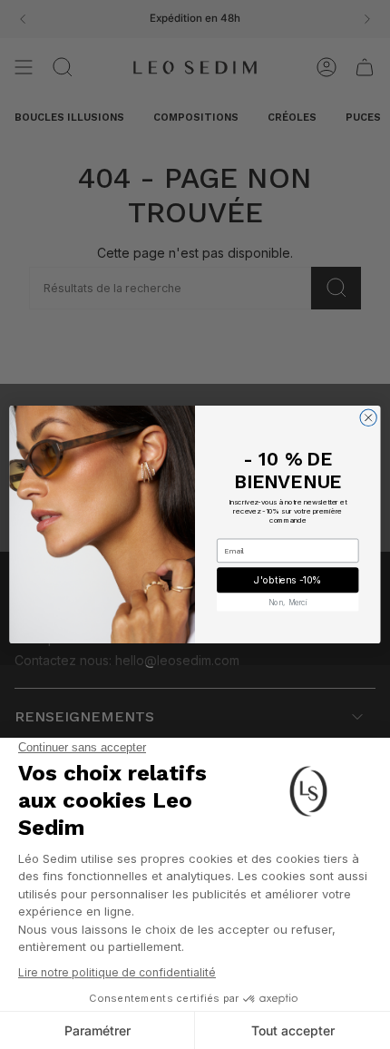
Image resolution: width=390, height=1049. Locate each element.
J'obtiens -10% (287, 580)
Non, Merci (287, 601)
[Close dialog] (368, 417)
